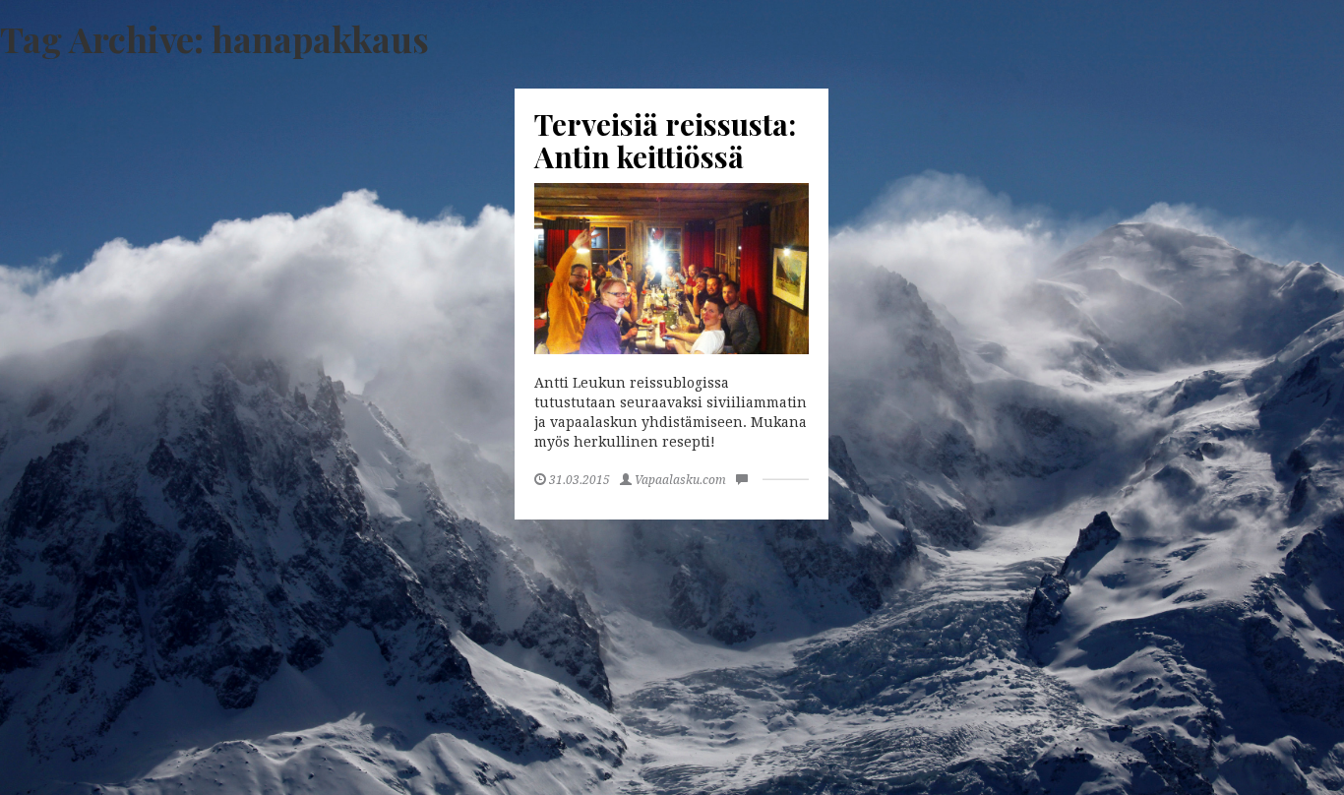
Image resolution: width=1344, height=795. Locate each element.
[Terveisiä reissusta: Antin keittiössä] (671, 268)
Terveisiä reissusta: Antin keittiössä (665, 140)
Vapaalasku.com (680, 480)
